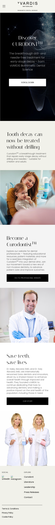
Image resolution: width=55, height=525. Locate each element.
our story (27, 401)
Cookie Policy (7, 517)
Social (5, 472)
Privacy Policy (7, 512)
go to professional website (27, 278)
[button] (4, 6)
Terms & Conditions (10, 508)
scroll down (27, 82)
